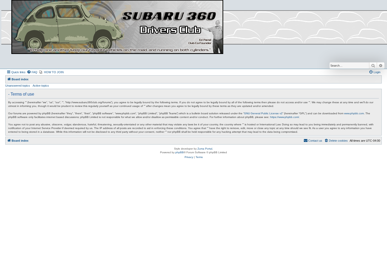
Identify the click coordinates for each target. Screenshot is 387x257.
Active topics (41, 85)
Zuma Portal (204, 148)
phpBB (179, 152)
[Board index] (117, 27)
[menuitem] (32, 72)
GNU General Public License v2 (263, 113)
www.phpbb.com (354, 113)
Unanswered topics (17, 85)
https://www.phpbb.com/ (284, 117)
